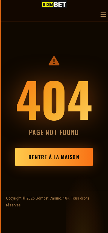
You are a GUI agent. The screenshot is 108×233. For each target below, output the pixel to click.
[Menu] (103, 14)
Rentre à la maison (53, 157)
